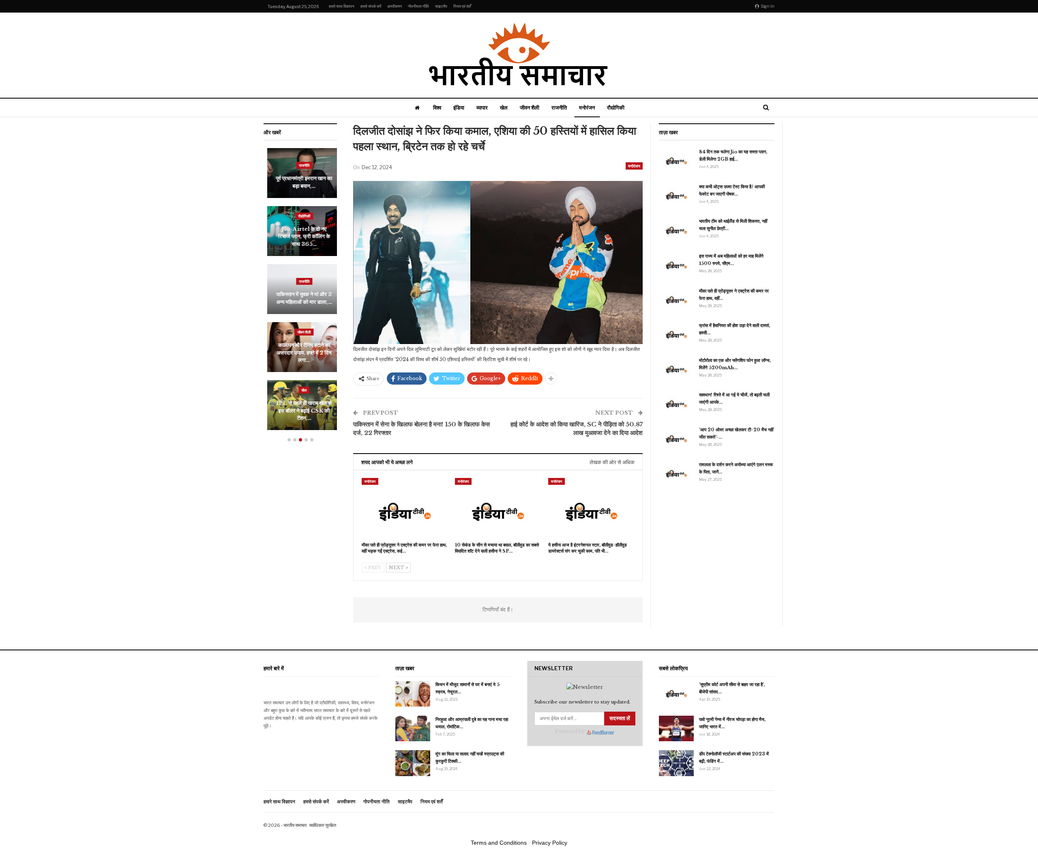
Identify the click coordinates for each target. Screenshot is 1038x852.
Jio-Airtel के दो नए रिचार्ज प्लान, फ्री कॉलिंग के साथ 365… (300, 236)
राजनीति (559, 107)
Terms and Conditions (499, 842)
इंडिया (458, 107)
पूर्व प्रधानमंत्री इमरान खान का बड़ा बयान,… (300, 182)
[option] (300, 293)
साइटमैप (441, 6)
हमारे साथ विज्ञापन (341, 6)
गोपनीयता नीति (418, 6)
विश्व (437, 107)
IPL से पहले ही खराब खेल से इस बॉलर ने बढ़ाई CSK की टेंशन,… (300, 411)
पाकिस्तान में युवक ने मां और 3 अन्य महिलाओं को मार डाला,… (300, 298)
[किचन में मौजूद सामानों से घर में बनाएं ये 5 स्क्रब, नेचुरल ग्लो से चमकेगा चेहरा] (412, 694)
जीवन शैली (529, 107)
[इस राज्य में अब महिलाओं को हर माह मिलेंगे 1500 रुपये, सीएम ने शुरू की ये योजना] (676, 265)
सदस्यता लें (619, 718)
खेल (504, 107)
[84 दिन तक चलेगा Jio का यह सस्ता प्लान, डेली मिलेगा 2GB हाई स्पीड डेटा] (676, 161)
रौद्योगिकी (615, 107)
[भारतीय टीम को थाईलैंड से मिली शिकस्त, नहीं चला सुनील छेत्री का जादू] (676, 230)
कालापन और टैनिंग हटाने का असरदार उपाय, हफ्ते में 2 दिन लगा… (300, 353)
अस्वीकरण (394, 6)
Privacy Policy (549, 842)
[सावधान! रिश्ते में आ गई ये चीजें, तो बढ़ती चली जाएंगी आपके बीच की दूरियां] (676, 404)
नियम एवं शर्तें (462, 6)
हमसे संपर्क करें (370, 6)
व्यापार (482, 107)
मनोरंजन (587, 107)
